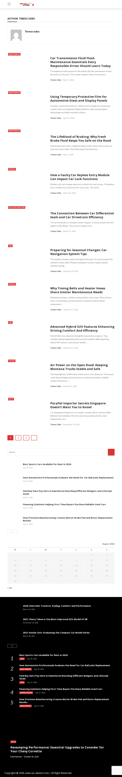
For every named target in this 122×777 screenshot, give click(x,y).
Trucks (12, 361)
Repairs (12, 169)
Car (10, 246)
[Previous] (9, 531)
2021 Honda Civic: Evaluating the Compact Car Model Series (56, 632)
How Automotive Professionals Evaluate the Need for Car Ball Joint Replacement (68, 477)
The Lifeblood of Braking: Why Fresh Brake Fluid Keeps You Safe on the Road (80, 139)
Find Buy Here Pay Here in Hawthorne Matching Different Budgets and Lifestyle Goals (67, 492)
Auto (11, 399)
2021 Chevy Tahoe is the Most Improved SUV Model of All (55, 619)
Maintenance (14, 54)
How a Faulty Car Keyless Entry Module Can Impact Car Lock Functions (80, 177)
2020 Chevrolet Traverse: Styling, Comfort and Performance (57, 605)
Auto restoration (17, 207)
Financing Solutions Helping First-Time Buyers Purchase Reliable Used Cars (64, 504)
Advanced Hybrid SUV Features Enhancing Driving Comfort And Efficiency (82, 328)
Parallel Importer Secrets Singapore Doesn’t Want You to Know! (78, 405)
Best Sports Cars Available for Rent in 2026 (47, 464)
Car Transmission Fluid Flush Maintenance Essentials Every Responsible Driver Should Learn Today (80, 62)
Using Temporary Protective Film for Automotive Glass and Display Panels (78, 98)
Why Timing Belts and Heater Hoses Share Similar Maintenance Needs (77, 290)
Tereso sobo (32, 31)
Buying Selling (26, 693)
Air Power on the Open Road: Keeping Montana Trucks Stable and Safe (79, 367)
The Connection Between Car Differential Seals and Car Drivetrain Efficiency (82, 215)
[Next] (14, 531)
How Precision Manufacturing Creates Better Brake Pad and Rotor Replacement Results (68, 519)
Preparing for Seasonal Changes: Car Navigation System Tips (78, 252)
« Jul (9, 587)
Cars (22, 659)
